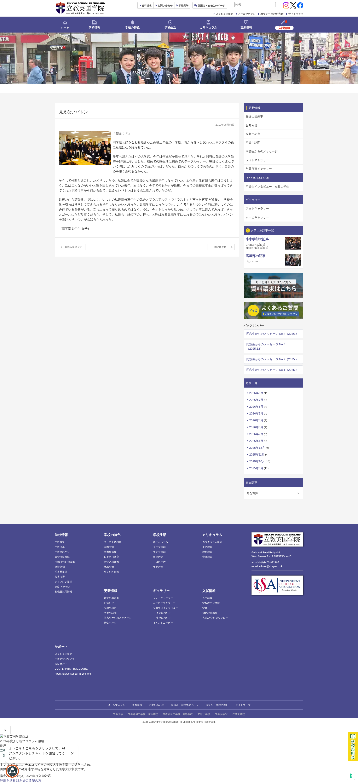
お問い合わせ (165, 5)
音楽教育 (207, 556)
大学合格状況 (62, 556)
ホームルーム (160, 542)
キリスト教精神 (112, 542)
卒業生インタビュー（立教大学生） (269, 186)
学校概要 (60, 542)
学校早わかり (62, 551)
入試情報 (209, 591)
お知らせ (251, 125)
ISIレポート (61, 663)
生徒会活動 (159, 551)
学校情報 (94, 27)
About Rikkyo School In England (73, 673)
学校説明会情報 (211, 602)
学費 (204, 607)
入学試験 (207, 597)
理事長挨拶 (61, 571)
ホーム (65, 27)
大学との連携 (111, 561)
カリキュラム (208, 27)
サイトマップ (295, 13)
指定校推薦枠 (209, 612)
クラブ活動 (159, 546)
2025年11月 (257, 454)
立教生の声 (253, 134)
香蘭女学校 (238, 714)
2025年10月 (257, 461)
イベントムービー (163, 622)
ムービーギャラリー (164, 602)
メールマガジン (246, 13)
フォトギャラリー (257, 160)
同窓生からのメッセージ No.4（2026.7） (273, 333)
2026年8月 (256, 393)
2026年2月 (256, 434)
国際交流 (109, 546)
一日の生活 (159, 561)
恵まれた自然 (111, 571)
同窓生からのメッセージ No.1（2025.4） (273, 369)
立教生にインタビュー (165, 607)
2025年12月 (257, 447)
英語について (163, 612)
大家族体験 (110, 551)
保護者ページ (211, 5)
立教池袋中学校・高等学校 (143, 714)
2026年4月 (256, 420)
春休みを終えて (73, 247)
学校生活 (170, 27)
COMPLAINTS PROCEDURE (71, 668)
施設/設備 (60, 566)
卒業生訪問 (253, 142)
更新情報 (246, 27)
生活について (163, 617)
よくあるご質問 (224, 13)
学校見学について (65, 658)
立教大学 (118, 714)
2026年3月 (256, 427)
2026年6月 (256, 406)
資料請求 (137, 705)
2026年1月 (256, 440)
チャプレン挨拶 (63, 581)
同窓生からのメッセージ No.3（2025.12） (265, 346)
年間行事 (158, 566)
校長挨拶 (60, 576)
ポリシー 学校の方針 (271, 13)
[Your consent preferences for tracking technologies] (351, 776)
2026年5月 (256, 413)
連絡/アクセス (62, 586)
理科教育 (207, 551)
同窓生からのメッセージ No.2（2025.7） (273, 359)
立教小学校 (204, 714)
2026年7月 (256, 399)
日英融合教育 (111, 556)
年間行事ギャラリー (259, 168)
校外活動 (158, 556)
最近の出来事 (254, 116)
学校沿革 (60, 546)
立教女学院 (221, 714)
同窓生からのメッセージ (262, 151)
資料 (147, 5)
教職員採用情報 (63, 591)
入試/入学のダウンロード (216, 617)
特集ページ (110, 622)
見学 (184, 5)
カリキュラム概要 (212, 542)
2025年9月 (256, 468)
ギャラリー (161, 591)
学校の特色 (132, 27)
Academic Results (65, 561)
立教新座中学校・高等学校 (178, 714)
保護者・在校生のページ (184, 705)
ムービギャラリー (257, 217)
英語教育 (207, 546)
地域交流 (109, 566)
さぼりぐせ (220, 247)
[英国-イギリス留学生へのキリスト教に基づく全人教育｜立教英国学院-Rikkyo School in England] (80, 8)
